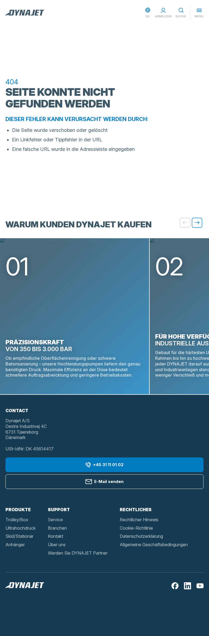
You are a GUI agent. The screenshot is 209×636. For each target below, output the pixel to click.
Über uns (57, 544)
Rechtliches (136, 509)
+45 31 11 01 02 (108, 464)
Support (59, 509)
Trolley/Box (16, 519)
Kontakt (55, 536)
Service (55, 519)
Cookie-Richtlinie (136, 528)
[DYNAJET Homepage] (24, 13)
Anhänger (15, 544)
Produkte (18, 509)
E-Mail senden (109, 481)
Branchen (57, 528)
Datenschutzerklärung (141, 536)
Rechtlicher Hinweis (139, 519)
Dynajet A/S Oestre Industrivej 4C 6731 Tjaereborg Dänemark (26, 429)
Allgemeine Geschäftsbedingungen (154, 544)
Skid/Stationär (19, 536)
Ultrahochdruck (20, 528)
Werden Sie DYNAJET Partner (77, 553)
